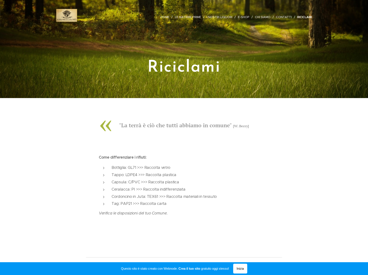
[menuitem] (166, 17)
